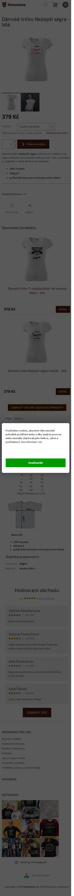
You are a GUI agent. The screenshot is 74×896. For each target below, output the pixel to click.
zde (40, 442)
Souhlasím (35, 463)
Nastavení (36, 452)
